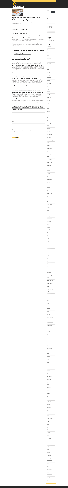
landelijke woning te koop (50, 291)
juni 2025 (48, 67)
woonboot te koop (49, 458)
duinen (47, 171)
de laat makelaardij (49, 160)
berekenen (48, 139)
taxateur (48, 384)
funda (47, 188)
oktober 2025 (48, 61)
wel (47, 443)
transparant (28, 107)
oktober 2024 (48, 80)
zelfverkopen (48, 477)
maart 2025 (48, 72)
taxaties (48, 388)
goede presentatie (27, 106)
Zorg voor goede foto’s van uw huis (18, 53)
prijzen (48, 362)
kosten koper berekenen (50, 283)
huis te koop (48, 224)
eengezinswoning (49, 174)
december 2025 (49, 58)
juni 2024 (48, 86)
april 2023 (48, 108)
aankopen (48, 125)
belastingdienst (49, 137)
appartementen (49, 131)
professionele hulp (37, 106)
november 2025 (49, 60)
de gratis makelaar (49, 159)
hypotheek (48, 244)
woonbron (48, 461)
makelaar (48, 303)
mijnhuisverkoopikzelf (49, 325)
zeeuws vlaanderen (49, 469)
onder (47, 345)
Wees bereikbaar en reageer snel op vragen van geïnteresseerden (23, 57)
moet (47, 326)
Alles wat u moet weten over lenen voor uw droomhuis (51, 33)
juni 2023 (48, 105)
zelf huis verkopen (49, 472)
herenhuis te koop (49, 204)
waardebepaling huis (49, 433)
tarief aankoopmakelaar (50, 381)
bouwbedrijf (48, 145)
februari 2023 (48, 111)
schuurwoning (48, 370)
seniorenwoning (49, 371)
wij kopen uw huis (49, 447)
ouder (47, 351)
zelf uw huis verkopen (40, 107)
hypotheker (48, 246)
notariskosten (48, 340)
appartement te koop (50, 129)
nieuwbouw (48, 337)
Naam (13, 121)
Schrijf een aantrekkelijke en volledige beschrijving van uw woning (22, 54)
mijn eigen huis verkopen (50, 317)
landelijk (48, 286)
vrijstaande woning (49, 427)
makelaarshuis (49, 312)
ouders (48, 353)
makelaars (48, 311)
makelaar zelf (48, 308)
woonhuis (48, 463)
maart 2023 (48, 109)
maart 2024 (48, 91)
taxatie (48, 385)
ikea (47, 247)
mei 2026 (48, 50)
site (47, 373)
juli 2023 (48, 103)
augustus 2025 (49, 64)
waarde (48, 430)
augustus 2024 (49, 83)
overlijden (48, 354)
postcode (48, 359)
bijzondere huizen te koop (50, 140)
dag (47, 157)
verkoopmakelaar (49, 416)
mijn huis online (49, 320)
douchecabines (49, 168)
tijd (47, 396)
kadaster (48, 252)
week (47, 441)
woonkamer (48, 464)
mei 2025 (48, 69)
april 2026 (48, 52)
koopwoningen (49, 272)
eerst (47, 176)
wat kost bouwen (49, 438)
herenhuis (48, 202)
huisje (47, 232)
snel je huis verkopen (49, 376)
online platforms (32, 106)
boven (47, 151)
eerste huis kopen (49, 179)
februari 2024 (48, 92)
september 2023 (49, 100)
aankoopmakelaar (49, 123)
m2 (47, 297)
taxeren (48, 390)
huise (47, 230)
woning (48, 449)
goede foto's (23, 106)
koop (47, 266)
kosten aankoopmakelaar (50, 280)
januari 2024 (48, 94)
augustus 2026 (49, 46)
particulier (48, 357)
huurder (48, 238)
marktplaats (48, 314)
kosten (48, 278)
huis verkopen (48, 227)
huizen (47, 235)
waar (47, 429)
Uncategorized (49, 398)
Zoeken (48, 10)
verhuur (48, 412)
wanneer (48, 435)
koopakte (48, 267)
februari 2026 (48, 55)
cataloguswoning (49, 154)
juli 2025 (48, 66)
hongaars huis (48, 207)
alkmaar (48, 126)
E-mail (13, 124)
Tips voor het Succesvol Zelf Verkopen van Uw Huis (38, 108)
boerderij (48, 142)
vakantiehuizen (49, 404)
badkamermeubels (49, 134)
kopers (48, 277)
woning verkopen (49, 452)
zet (47, 478)
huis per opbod (49, 221)
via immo (48, 421)
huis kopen (48, 215)
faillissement (48, 187)
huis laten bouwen (49, 216)
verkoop (48, 415)
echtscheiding (48, 173)
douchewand (48, 170)
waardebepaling (49, 432)
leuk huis (48, 295)
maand (48, 300)
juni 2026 (48, 49)
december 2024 (49, 77)
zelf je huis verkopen (49, 474)
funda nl (48, 190)
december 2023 (49, 95)
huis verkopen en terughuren (51, 229)
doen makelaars (49, 165)
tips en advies (25, 107)
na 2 (47, 328)
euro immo (48, 184)
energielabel (48, 182)
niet (47, 336)
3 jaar (47, 117)
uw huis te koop (49, 401)
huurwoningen (48, 241)
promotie (41, 106)
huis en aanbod (49, 213)
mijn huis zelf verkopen (50, 323)
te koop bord (48, 393)
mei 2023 (48, 106)
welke (47, 444)
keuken (48, 255)
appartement (48, 128)
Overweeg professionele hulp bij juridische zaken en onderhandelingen (23, 58)
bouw (47, 143)
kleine (47, 263)
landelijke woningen (49, 292)
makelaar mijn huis (49, 306)
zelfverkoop (48, 475)
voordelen (48, 424)
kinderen (48, 260)
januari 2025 (48, 75)
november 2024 (49, 78)
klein (47, 261)
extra (47, 185)
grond (47, 196)
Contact (53, 4)
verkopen (48, 419)
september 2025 (49, 63)
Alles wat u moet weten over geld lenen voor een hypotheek (51, 20)
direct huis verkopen (49, 162)
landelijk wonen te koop (50, 289)
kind (47, 258)
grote (47, 199)
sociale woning (49, 379)
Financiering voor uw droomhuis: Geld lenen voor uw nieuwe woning (50, 30)
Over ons (49, 4)
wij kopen (48, 446)
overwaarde (48, 356)
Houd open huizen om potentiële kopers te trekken (20, 56)
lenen (47, 294)
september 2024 (49, 81)
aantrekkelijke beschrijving (17, 106)
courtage (48, 156)
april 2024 (48, 89)
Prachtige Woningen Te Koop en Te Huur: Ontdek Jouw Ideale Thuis (21, 108)
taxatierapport (49, 387)
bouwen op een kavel (49, 148)
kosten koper (48, 281)
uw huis (48, 399)
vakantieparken (49, 407)
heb (47, 201)
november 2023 (49, 97)
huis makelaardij (49, 219)
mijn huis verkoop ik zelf (50, 322)
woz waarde (48, 466)
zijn (47, 480)
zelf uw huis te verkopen (34, 107)
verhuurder (48, 413)
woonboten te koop (49, 460)
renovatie (48, 367)
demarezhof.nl (18, 7)
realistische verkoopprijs (15, 107)
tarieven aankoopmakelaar (50, 382)
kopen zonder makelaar (50, 275)
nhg (47, 334)
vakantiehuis (48, 402)
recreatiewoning (49, 365)
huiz (47, 233)
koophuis (48, 269)
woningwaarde (49, 455)
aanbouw (48, 120)
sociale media (21, 107)
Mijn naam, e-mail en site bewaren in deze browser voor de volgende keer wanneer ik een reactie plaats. (26, 130)
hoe (47, 205)
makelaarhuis (48, 309)
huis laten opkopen (49, 218)
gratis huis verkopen (49, 193)
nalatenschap (48, 331)
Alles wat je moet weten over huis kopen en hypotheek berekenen (51, 24)
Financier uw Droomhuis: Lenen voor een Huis (50, 27)
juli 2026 (48, 47)
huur (47, 236)
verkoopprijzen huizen (50, 418)
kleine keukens (49, 264)
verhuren (48, 410)
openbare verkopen (49, 348)
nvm (47, 342)
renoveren (48, 368)
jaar (47, 250)
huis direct (48, 210)
